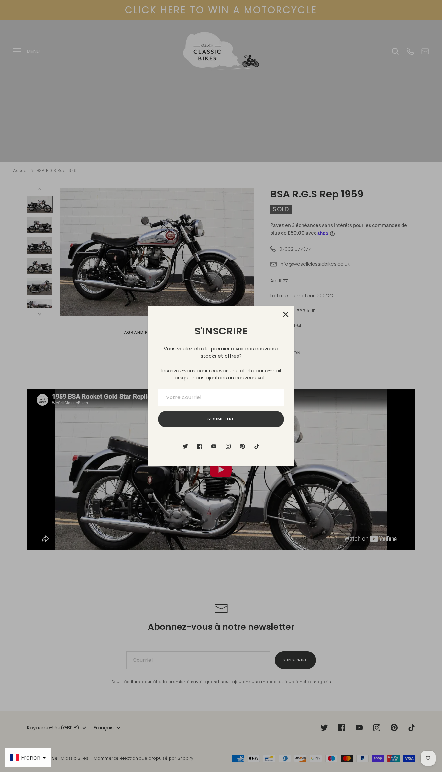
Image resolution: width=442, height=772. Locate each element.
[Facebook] (200, 446)
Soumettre (221, 419)
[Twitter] (185, 446)
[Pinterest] (242, 446)
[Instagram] (228, 446)
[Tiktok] (256, 446)
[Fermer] (286, 314)
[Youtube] (214, 446)
